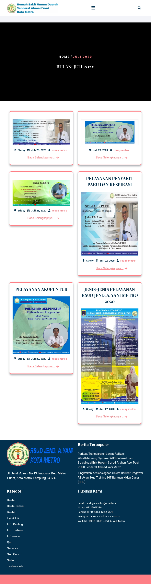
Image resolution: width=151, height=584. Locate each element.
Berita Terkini (15, 506)
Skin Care (13, 554)
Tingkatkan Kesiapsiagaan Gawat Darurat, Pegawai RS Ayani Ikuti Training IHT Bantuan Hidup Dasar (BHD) (110, 477)
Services (12, 548)
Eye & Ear (13, 518)
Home (64, 57)
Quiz (10, 542)
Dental (11, 512)
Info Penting (15, 524)
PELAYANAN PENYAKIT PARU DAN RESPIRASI (109, 181)
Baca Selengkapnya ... (41, 157)
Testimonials (15, 566)
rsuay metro (59, 150)
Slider (10, 560)
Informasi (13, 536)
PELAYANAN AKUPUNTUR (41, 289)
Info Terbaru (15, 530)
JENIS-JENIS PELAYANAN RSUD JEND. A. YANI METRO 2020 (110, 295)
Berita (11, 500)
